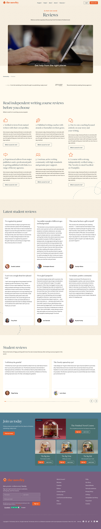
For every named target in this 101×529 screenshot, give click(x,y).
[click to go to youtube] (97, 521)
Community (6, 76)
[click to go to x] (91, 521)
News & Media (90, 485)
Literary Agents (61, 491)
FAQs (87, 479)
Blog (58, 500)
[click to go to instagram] (86, 521)
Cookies (88, 503)
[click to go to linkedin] (94, 521)
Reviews (13, 76)
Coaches (59, 485)
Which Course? (61, 479)
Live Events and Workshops (64, 497)
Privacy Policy (18, 504)
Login (86, 2)
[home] (11, 2)
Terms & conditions (91, 488)
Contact (59, 503)
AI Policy (88, 494)
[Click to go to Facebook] (83, 521)
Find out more (9, 433)
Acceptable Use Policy (92, 497)
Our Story (88, 482)
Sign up (78, 431)
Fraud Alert (89, 500)
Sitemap (79, 521)
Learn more (86, 431)
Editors (59, 488)
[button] (40, 2)
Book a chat (94, 2)
